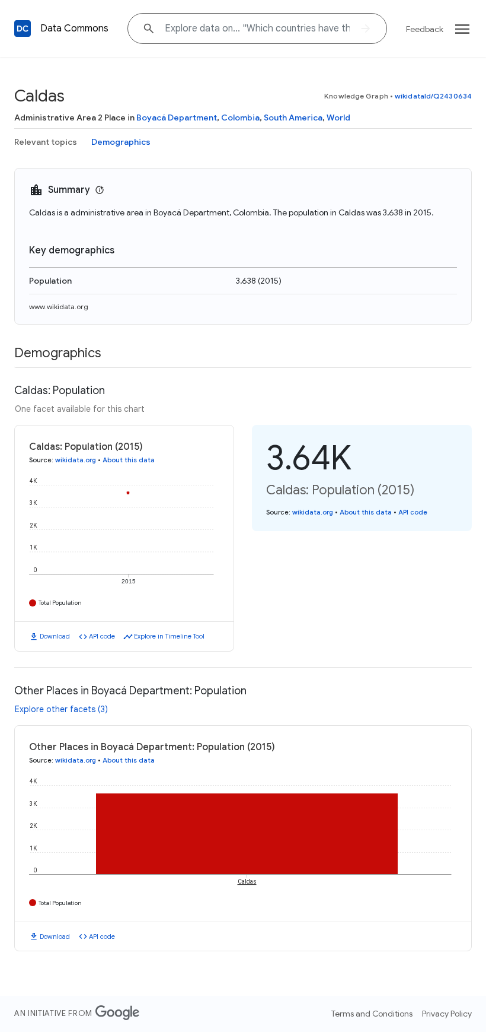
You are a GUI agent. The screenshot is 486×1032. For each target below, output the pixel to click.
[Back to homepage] (22, 28)
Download (55, 636)
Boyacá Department (176, 117)
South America (293, 117)
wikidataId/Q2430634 (433, 95)
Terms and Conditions (372, 1013)
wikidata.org (75, 460)
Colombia (240, 117)
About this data (129, 460)
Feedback (424, 29)
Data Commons (74, 28)
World (338, 117)
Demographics (121, 141)
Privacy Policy (447, 1013)
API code (102, 636)
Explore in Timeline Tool (169, 636)
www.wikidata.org (58, 306)
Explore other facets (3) (61, 709)
